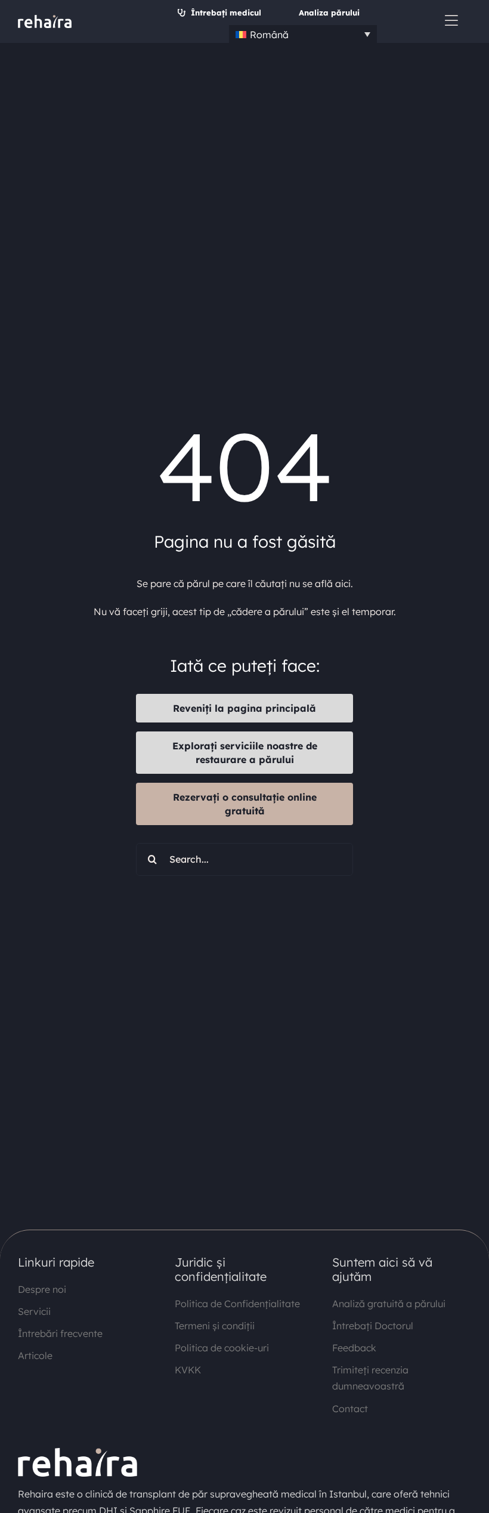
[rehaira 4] (45, 20)
